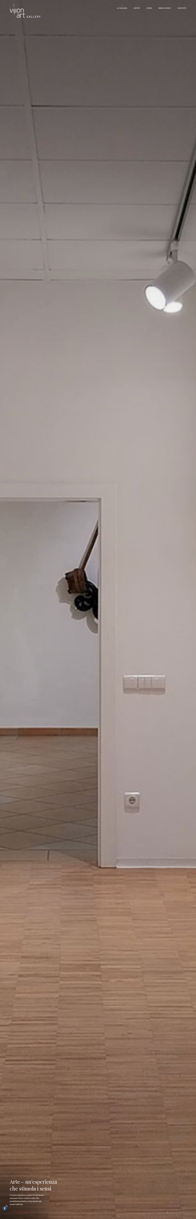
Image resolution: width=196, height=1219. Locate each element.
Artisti (137, 8)
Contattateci (22, 1212)
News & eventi (164, 8)
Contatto (181, 8)
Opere (149, 8)
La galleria (122, 8)
